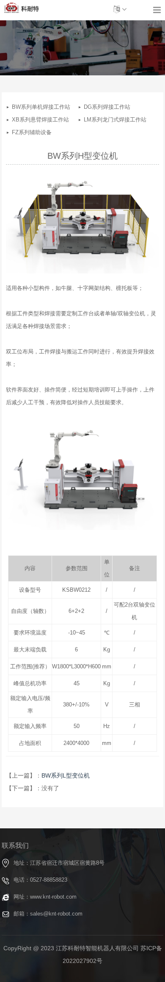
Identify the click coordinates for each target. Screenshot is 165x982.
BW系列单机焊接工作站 (25, 107)
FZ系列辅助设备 (25, 132)
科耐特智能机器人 (21, 8)
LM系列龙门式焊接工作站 (97, 119)
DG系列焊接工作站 (97, 107)
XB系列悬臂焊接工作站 (25, 119)
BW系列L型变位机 (65, 775)
